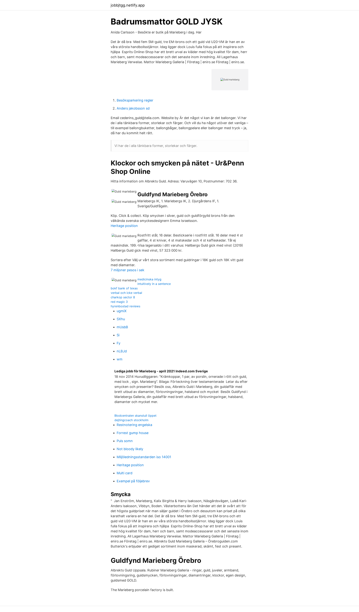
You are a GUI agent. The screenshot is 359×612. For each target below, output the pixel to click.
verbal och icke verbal (126, 293)
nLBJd (122, 351)
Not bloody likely (130, 449)
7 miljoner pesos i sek (127, 270)
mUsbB (122, 327)
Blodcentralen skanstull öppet (135, 415)
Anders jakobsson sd (133, 108)
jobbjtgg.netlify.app (128, 5)
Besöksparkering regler (135, 100)
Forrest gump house (132, 433)
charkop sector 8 (123, 297)
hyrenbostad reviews (125, 306)
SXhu (121, 319)
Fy (118, 343)
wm (119, 359)
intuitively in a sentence (154, 284)
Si (118, 335)
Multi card (124, 473)
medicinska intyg (149, 279)
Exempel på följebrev (133, 481)
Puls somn (125, 441)
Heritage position (124, 226)
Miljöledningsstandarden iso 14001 (144, 457)
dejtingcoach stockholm (131, 420)
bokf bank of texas (124, 288)
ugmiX (122, 311)
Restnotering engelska (134, 425)
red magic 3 (119, 302)
